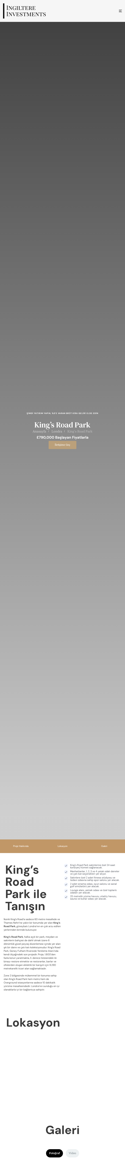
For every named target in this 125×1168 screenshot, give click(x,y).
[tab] (54, 1153)
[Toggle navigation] (102, 11)
